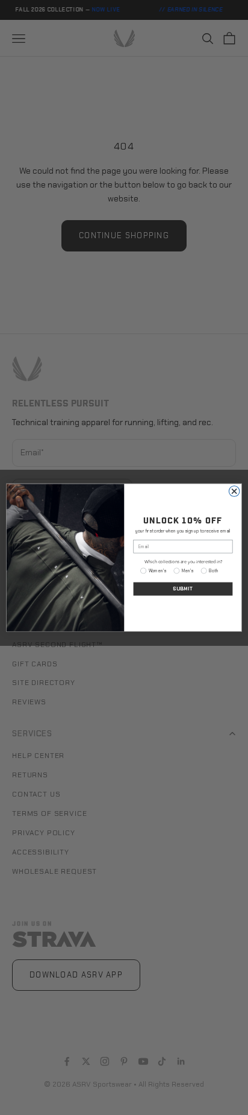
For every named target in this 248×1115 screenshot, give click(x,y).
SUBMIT (183, 589)
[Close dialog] (234, 491)
